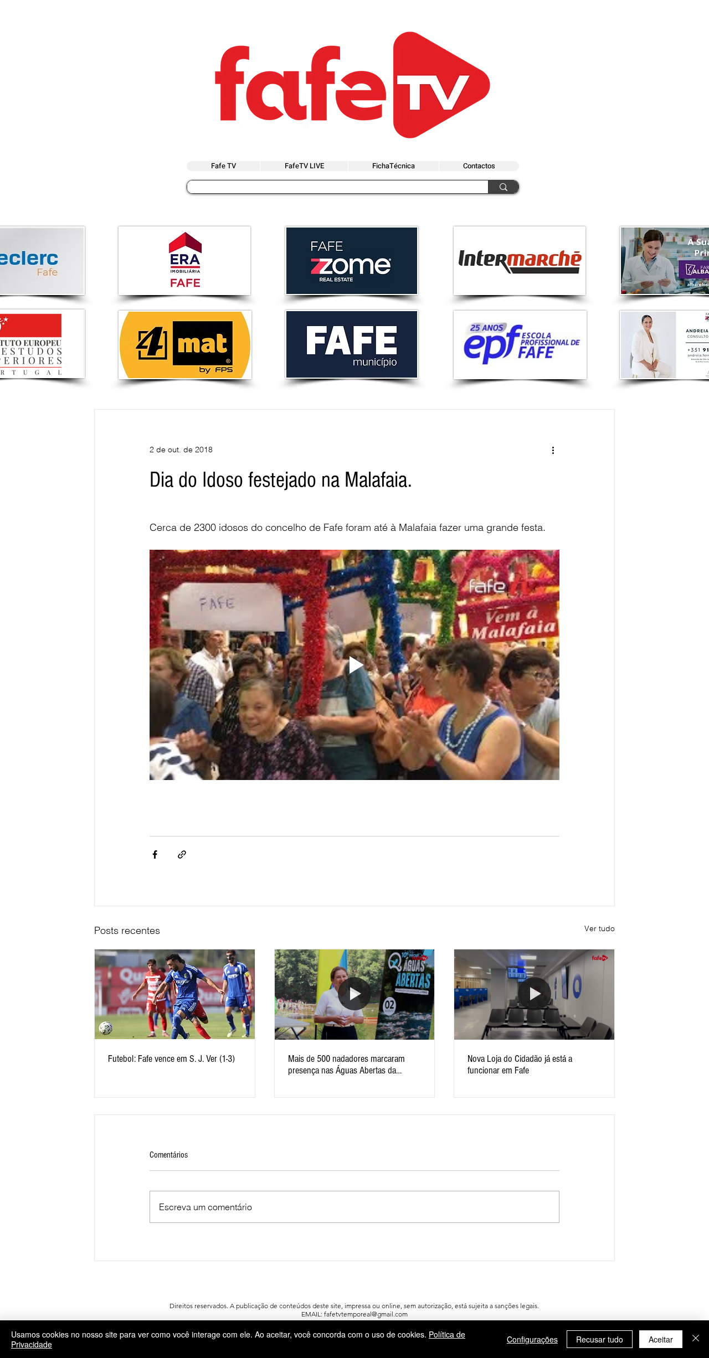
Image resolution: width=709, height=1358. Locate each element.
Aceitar (661, 1339)
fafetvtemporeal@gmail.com (366, 1314)
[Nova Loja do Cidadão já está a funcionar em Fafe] (534, 994)
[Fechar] (695, 1339)
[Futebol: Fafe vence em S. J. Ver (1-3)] (175, 994)
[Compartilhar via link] (182, 854)
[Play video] (354, 665)
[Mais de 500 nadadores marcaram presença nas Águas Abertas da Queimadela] (355, 994)
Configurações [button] (532, 1339)
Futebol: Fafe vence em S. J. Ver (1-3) (171, 1059)
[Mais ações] (552, 449)
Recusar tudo (599, 1339)
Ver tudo (599, 928)
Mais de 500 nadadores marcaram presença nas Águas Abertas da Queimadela (346, 1064)
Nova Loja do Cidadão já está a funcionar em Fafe (519, 1064)
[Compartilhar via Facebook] (155, 854)
